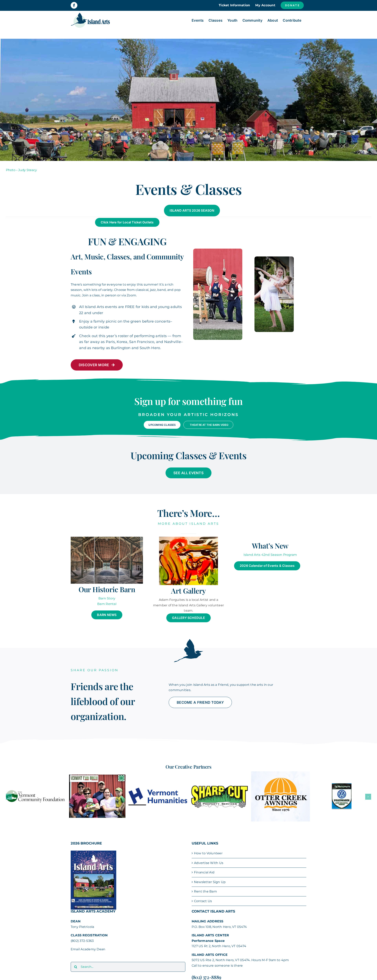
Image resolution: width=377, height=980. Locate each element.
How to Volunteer (208, 847)
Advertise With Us (208, 856)
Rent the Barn (205, 885)
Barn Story (106, 598)
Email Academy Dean (88, 943)
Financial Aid (204, 866)
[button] (9, 794)
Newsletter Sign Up (210, 875)
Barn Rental (106, 604)
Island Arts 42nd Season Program (270, 555)
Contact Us (203, 895)
